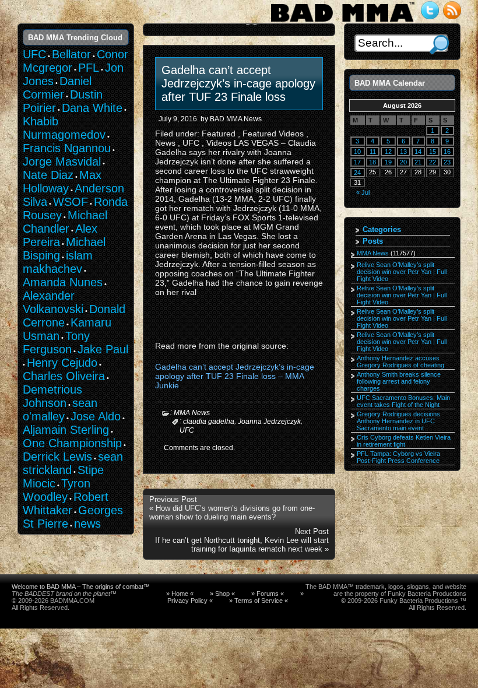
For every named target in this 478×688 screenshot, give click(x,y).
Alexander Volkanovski (53, 302)
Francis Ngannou (67, 148)
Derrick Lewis (57, 456)
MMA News (192, 413)
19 (388, 162)
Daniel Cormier (57, 88)
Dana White (92, 107)
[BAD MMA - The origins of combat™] (342, 22)
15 (432, 151)
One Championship (72, 443)
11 (373, 151)
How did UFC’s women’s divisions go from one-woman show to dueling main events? (232, 512)
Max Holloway (62, 182)
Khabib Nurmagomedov (64, 128)
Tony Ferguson (56, 342)
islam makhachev (58, 262)
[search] (439, 44)
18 (372, 162)
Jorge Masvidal (62, 161)
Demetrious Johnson (52, 396)
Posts (373, 241)
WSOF (70, 201)
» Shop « (222, 593)
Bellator (71, 54)
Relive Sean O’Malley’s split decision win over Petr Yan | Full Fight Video (402, 271)
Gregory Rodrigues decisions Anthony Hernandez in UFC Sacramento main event (398, 420)
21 (417, 162)
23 (447, 162)
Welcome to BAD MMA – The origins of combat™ (81, 586)
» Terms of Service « (258, 600)
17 (357, 162)
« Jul (363, 192)
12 (388, 151)
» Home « (180, 593)
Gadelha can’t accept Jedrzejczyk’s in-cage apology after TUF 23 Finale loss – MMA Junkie (234, 376)
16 (447, 151)
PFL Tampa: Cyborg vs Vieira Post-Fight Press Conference (398, 457)
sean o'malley (60, 409)
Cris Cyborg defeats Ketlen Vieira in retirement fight (404, 441)
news (87, 523)
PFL (88, 67)
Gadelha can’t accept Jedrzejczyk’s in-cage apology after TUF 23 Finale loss (238, 83)
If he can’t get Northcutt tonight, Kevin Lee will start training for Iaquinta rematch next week (242, 544)
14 (417, 151)
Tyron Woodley (56, 490)
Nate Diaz (48, 175)
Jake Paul (103, 349)
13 (403, 151)
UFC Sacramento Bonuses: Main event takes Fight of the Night (403, 401)
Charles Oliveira (64, 376)
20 (403, 162)
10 (357, 151)
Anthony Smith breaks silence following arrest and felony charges (399, 381)
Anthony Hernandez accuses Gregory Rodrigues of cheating (400, 361)
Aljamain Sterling (66, 429)
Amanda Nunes (63, 282)
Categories (382, 229)
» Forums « (267, 593)
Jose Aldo (96, 416)
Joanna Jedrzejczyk (269, 421)
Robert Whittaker (65, 503)
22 (432, 162)
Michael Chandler (65, 222)
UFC (187, 430)
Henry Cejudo (62, 362)
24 (357, 172)
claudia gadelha (208, 421)
